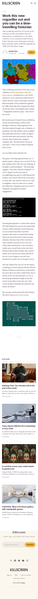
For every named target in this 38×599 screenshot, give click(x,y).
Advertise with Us (19, 578)
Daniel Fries (13, 51)
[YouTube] (23, 561)
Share (31, 52)
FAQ (16, 575)
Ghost (23, 583)
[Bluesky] (19, 561)
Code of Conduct (25, 575)
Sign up (9, 575)
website (26, 295)
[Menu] (35, 3)
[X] (11, 561)
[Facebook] (15, 561)
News (4, 11)
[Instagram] (27, 561)
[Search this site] (31, 3)
